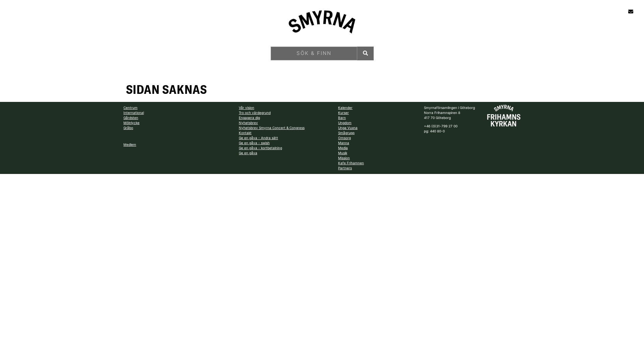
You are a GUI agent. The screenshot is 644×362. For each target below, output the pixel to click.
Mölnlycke (131, 123)
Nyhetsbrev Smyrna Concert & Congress (272, 128)
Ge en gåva (248, 153)
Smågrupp (346, 133)
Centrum (130, 108)
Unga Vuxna (348, 128)
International (133, 113)
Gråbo (128, 128)
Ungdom (345, 123)
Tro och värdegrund (255, 113)
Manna (343, 143)
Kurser (343, 113)
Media (343, 148)
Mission (344, 158)
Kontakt (245, 133)
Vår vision (246, 108)
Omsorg (344, 138)
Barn (342, 118)
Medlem (129, 144)
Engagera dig (249, 118)
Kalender (345, 108)
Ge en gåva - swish (254, 143)
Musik (342, 153)
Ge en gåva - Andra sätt (258, 138)
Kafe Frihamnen (351, 163)
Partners (345, 168)
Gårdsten (130, 118)
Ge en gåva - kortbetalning (260, 148)
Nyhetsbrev (248, 123)
